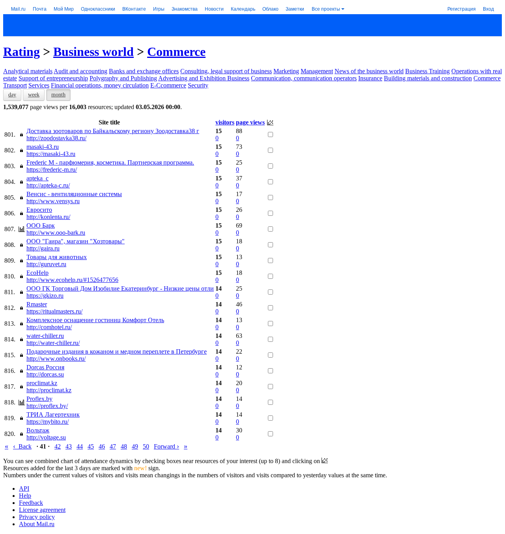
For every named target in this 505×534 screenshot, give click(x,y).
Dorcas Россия (45, 367)
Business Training (427, 71)
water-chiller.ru (45, 335)
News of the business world (369, 71)
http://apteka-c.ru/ (48, 185)
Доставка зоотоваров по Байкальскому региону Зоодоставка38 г (112, 131)
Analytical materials (27, 71)
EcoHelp (37, 272)
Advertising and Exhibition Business (203, 78)
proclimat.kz (41, 383)
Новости (214, 8)
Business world (93, 51)
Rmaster (36, 304)
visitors (224, 122)
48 (124, 446)
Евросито (39, 209)
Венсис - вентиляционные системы (74, 194)
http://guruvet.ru (46, 264)
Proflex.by (39, 398)
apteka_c (37, 178)
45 (91, 446)
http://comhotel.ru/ (49, 327)
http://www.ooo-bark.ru (55, 232)
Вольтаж (37, 430)
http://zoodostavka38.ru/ (56, 138)
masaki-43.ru (42, 146)
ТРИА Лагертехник (53, 414)
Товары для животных (56, 257)
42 (57, 446)
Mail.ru (18, 8)
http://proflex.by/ (47, 405)
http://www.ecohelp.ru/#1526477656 (72, 279)
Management (317, 71)
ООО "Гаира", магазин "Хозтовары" (75, 241)
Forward (166, 446)
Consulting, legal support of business (226, 71)
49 (135, 446)
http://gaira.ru (43, 248)
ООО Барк (40, 225)
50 (146, 446)
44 (80, 446)
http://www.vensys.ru (53, 201)
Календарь (243, 8)
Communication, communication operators (304, 78)
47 (113, 446)
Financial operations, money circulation (100, 85)
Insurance (370, 78)
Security (198, 85)
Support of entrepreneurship (53, 78)
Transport (15, 85)
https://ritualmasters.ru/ (54, 311)
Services (38, 85)
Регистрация (461, 8)
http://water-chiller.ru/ (53, 342)
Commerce (176, 51)
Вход (488, 8)
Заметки (295, 8)
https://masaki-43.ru (50, 153)
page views (250, 122)
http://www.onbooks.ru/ (56, 358)
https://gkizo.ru (45, 295)
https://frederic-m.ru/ (51, 169)
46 (102, 446)
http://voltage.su (46, 437)
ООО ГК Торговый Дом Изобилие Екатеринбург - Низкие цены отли (120, 288)
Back (22, 446)
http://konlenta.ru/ (48, 216)
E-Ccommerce (168, 85)
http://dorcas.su (45, 374)
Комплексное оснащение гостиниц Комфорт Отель (95, 320)
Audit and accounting (80, 71)
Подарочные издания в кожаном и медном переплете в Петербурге (116, 351)
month (58, 95)
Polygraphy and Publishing (123, 78)
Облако (270, 8)
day (12, 95)
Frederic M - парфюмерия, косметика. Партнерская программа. (110, 162)
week (33, 95)
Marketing (286, 71)
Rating (21, 51)
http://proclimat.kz (48, 390)
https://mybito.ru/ (47, 421)
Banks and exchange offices (144, 71)
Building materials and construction (428, 78)
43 (68, 446)
